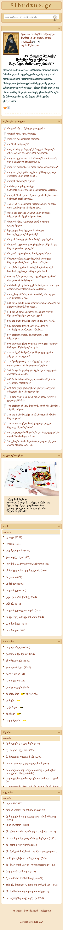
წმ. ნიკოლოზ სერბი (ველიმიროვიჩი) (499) (31, 864)
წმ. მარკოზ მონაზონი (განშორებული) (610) (31, 851)
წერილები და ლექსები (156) (23, 743)
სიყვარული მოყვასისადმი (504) (25, 617)
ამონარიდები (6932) (18, 660)
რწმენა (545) (13, 603)
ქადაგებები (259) (16, 680)
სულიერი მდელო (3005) (20, 750)
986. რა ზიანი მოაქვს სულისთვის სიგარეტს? (31, 321)
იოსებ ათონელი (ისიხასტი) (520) (25, 810)
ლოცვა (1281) (14, 537)
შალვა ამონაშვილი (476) (21, 871)
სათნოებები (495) (16, 623)
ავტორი (8, 792)
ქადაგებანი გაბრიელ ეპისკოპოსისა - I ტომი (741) (32, 780)
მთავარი (8, 641)
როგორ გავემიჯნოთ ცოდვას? (23, 139)
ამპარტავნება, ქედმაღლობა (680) (26, 570)
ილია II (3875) (14, 803)
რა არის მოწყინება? (18, 144)
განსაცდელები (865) (18, 557)
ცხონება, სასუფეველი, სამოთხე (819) (28, 563)
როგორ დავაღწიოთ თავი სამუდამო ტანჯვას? (32, 167)
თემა (6, 526)
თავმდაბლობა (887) (18, 550)
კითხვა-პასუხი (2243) (18, 667)
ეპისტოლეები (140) (17, 687)
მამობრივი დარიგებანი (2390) (24, 756)
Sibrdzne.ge (31, 5)
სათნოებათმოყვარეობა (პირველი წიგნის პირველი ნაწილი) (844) (31, 772)
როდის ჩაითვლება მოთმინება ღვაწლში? (30, 239)
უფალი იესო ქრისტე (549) (21, 597)
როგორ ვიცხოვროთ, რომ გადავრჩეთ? (29, 253)
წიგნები (11, 714)
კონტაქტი (45, 910)
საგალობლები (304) (18, 647)
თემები (11, 700)
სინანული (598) (15, 583)
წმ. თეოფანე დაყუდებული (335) (25, 898)
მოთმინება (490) (15, 630)
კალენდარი (14, 720)
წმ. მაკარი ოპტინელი (43, 34)
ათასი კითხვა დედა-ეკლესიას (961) (27, 763)
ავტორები (13, 707)
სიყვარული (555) (16, 590)
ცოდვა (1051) (14, 543)
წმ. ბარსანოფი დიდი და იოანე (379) (27, 891)
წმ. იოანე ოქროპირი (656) (21, 845)
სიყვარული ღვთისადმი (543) (23, 610)
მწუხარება (33, 45)
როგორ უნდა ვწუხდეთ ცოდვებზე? (26, 128)
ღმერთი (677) (14, 577)
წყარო (7, 732)
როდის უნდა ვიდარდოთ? (21, 133)
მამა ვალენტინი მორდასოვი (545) (26, 858)
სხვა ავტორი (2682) (17, 825)
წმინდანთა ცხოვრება (22, 694)
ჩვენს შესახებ (31, 910)
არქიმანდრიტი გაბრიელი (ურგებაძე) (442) (32, 884)
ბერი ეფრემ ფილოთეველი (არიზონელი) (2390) (31, 818)
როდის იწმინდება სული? (21, 181)
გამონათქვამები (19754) (20, 654)
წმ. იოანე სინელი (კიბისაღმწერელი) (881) (31, 838)
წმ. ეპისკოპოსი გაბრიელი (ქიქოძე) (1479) (31, 831)
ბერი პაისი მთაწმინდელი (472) (24, 878)
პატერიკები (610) (16, 674)
